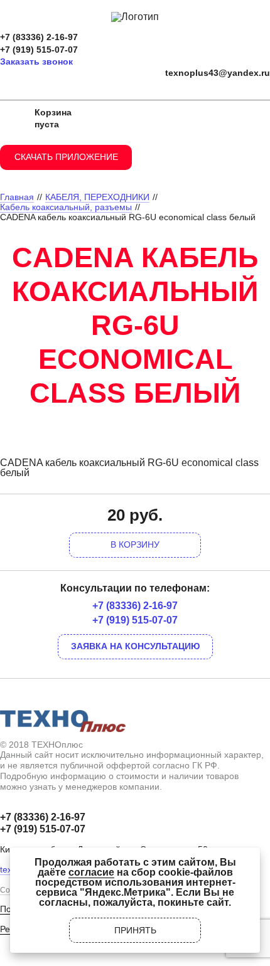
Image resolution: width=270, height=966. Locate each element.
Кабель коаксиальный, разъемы (66, 207)
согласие (91, 872)
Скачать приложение (66, 157)
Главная (17, 197)
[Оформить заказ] (12, 118)
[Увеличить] (135, 434)
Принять (135, 930)
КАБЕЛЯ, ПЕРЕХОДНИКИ (97, 197)
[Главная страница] (135, 16)
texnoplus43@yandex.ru (217, 73)
